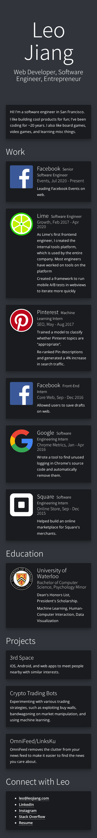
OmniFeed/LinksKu (33, 741)
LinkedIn (26, 804)
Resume (26, 822)
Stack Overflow (32, 816)
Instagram (28, 810)
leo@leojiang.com (34, 798)
